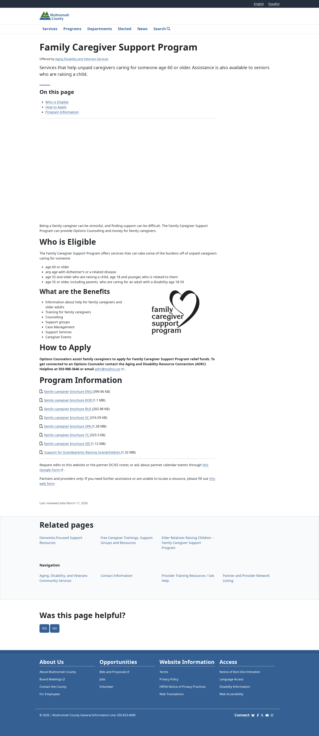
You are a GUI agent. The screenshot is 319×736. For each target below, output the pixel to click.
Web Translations (172, 694)
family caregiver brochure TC (67, 435)
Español (273, 4)
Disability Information (234, 687)
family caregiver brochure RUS (68, 409)
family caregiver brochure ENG (68, 391)
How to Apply (55, 107)
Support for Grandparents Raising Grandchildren (82, 452)
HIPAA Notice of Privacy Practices (183, 687)
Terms (164, 672)
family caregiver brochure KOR (68, 400)
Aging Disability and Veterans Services (81, 59)
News (142, 28)
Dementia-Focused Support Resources (61, 540)
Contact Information (117, 575)
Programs (72, 28)
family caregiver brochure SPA (68, 426)
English (259, 4)
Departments (99, 28)
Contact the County (53, 687)
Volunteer (106, 687)
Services (49, 28)
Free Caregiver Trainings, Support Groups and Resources (127, 540)
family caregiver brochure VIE (67, 443)
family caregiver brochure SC (67, 417)
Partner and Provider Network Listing (246, 578)
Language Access (231, 679)
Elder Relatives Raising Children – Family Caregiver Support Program (188, 542)
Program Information (62, 112)
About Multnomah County (58, 672)
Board (51, 679)
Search (159, 28)
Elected (124, 28)
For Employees (50, 694)
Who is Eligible (56, 102)
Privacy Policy (169, 679)
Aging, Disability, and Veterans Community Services (64, 578)
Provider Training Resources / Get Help (188, 578)
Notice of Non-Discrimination (239, 672)
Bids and (113, 672)
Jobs (102, 679)
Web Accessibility (231, 694)
